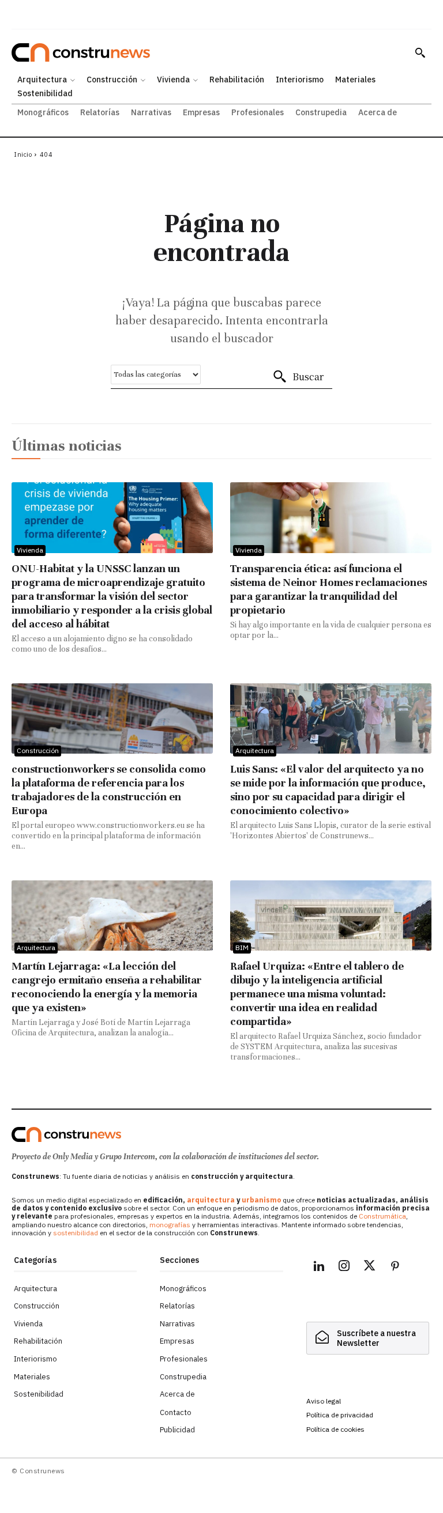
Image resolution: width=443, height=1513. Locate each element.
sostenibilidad (75, 1232)
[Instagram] (344, 1267)
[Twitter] (369, 1267)
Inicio (23, 154)
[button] (419, 52)
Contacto (176, 1412)
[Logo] (66, 1134)
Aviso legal (323, 1401)
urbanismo (261, 1200)
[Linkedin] (319, 1267)
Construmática (382, 1216)
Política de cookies (335, 1429)
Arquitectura (254, 750)
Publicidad (177, 1430)
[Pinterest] (395, 1267)
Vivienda (30, 550)
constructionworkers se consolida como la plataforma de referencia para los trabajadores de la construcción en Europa (109, 789)
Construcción (38, 750)
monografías (169, 1224)
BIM (242, 947)
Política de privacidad (339, 1414)
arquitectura (211, 1200)
